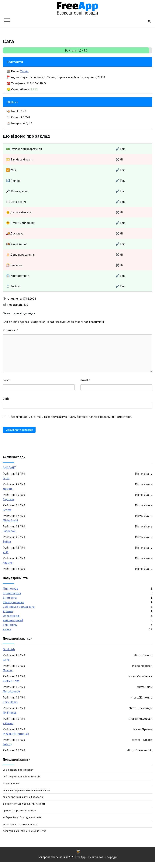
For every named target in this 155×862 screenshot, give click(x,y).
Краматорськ (12, 593)
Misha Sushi (10, 520)
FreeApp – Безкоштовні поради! (96, 857)
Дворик (8, 488)
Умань (24, 71)
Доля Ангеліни (11, 783)
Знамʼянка (10, 597)
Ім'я (6, 380)
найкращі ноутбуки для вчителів (22, 817)
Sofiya (7, 541)
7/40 (6, 552)
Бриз (6, 478)
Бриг (6, 660)
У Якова (8, 723)
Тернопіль (10, 625)
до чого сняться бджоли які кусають (24, 803)
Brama (7, 510)
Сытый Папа (11, 681)
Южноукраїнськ (13, 602)
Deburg (7, 744)
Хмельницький (13, 620)
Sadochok (9, 531)
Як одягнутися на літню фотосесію (23, 797)
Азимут (7, 562)
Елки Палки (10, 702)
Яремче (8, 611)
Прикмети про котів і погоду (19, 810)
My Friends (9, 712)
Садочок (8, 499)
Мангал (7, 670)
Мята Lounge (11, 691)
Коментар (10, 330)
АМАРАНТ (9, 467)
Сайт (6, 398)
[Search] (149, 21)
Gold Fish (9, 649)
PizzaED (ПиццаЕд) (16, 734)
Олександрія (11, 616)
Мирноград (10, 588)
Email (85, 380)
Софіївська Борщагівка (19, 606)
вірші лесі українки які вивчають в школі (26, 790)
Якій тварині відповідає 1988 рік (21, 776)
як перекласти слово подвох (20, 824)
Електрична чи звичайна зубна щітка (24, 831)
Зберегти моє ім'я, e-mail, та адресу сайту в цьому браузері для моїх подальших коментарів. (70, 417)
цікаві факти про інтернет (18, 769)
